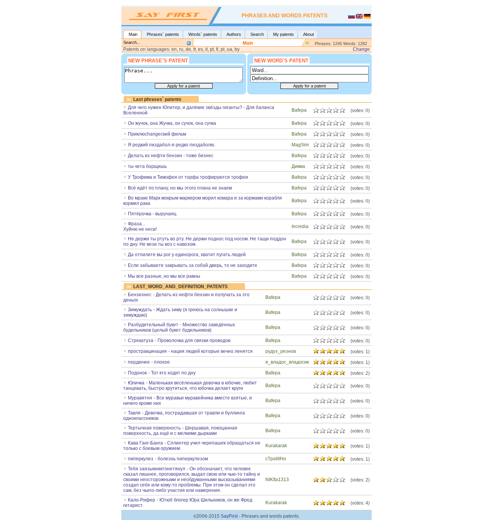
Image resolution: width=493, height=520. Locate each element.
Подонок (137, 373)
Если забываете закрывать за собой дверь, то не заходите (192, 265)
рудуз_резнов (280, 351)
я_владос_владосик (287, 362)
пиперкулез (140, 458)
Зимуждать (140, 309)
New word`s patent (281, 61)
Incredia (300, 226)
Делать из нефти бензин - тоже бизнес (170, 155)
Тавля (134, 413)
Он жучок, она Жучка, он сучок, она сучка (172, 123)
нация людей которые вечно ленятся (212, 351)
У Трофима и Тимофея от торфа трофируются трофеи (188, 177)
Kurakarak (276, 445)
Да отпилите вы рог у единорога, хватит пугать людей (187, 254)
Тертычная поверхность (154, 428)
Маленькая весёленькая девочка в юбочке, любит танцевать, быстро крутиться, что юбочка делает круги (190, 385)
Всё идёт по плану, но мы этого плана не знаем (180, 188)
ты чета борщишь (147, 166)
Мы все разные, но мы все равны (164, 276)
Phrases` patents (163, 34)
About (308, 34)
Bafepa (299, 110)
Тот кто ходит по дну (173, 373)
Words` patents (202, 34)
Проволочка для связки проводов (194, 340)
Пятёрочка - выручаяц (152, 213)
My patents (283, 34)
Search (257, 34)
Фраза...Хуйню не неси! (140, 226)
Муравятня (140, 398)
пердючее (139, 362)
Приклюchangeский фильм (157, 134)
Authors (233, 34)
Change (361, 49)
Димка (298, 166)
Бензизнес (139, 294)
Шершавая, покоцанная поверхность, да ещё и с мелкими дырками (180, 430)
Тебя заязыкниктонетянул (156, 468)
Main (133, 34)
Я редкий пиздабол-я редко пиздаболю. (171, 145)
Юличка (136, 383)
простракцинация (147, 351)
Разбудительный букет (153, 324)
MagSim (300, 145)
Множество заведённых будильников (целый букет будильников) (179, 327)
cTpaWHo (275, 458)
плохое (162, 362)
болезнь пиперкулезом (183, 458)
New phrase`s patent (158, 61)
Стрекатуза (140, 340)
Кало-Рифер (141, 500)
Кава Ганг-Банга (145, 443)
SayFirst (229, 516)
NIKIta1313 (277, 479)
